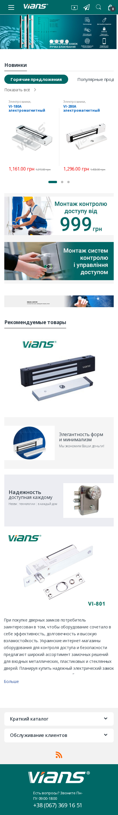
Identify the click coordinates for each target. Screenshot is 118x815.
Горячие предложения (36, 79)
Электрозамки (19, 101)
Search (98, 7)
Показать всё (17, 89)
